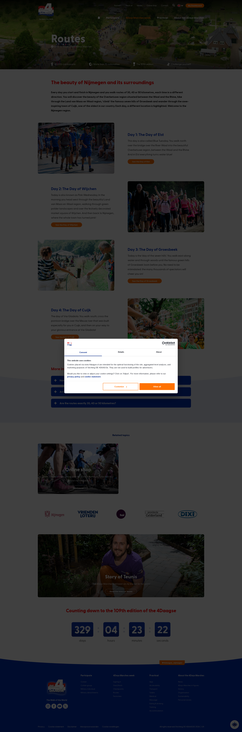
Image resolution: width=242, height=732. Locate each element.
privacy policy (73, 376)
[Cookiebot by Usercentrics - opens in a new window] (164, 343)
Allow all (157, 387)
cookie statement (93, 376)
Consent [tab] (83, 352)
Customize (119, 387)
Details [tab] (121, 352)
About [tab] (159, 352)
